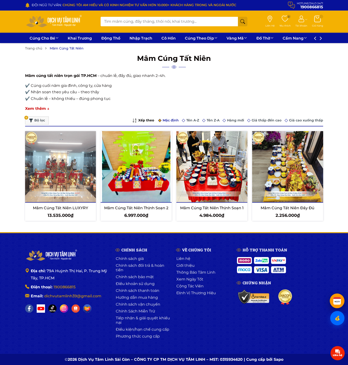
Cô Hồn (168, 38)
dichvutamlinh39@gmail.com (72, 296)
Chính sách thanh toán (137, 290)
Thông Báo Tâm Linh (195, 272)
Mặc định (171, 120)
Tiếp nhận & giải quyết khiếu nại (143, 320)
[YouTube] (41, 308)
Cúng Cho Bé (42, 38)
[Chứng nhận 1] (254, 297)
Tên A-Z (192, 120)
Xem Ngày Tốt (189, 279)
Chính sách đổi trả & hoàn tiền (140, 267)
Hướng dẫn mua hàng (137, 297)
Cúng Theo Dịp (199, 38)
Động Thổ (110, 38)
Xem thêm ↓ (37, 108)
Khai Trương (80, 38)
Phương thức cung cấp (138, 336)
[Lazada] (87, 308)
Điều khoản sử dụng (135, 283)
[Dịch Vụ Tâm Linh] (51, 255)
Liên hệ (183, 258)
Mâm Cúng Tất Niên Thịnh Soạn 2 (136, 208)
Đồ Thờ (263, 38)
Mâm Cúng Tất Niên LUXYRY (60, 208)
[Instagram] (64, 308)
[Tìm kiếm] (242, 21)
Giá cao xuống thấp (306, 120)
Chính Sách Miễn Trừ (135, 311)
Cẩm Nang (293, 38)
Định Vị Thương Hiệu (196, 293)
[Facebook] (29, 308)
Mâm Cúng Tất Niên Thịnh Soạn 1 (212, 208)
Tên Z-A (213, 120)
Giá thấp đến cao (266, 120)
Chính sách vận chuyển (138, 304)
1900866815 (65, 287)
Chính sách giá (130, 258)
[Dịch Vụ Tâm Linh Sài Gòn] (53, 22)
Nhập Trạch (140, 38)
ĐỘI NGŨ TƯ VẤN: (134, 5)
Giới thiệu (185, 265)
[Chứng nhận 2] (285, 297)
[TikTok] (52, 308)
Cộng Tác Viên (190, 286)
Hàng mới (235, 120)
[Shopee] (75, 308)
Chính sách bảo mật (135, 277)
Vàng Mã (235, 38)
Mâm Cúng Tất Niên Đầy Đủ (287, 208)
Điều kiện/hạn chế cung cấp (142, 329)
